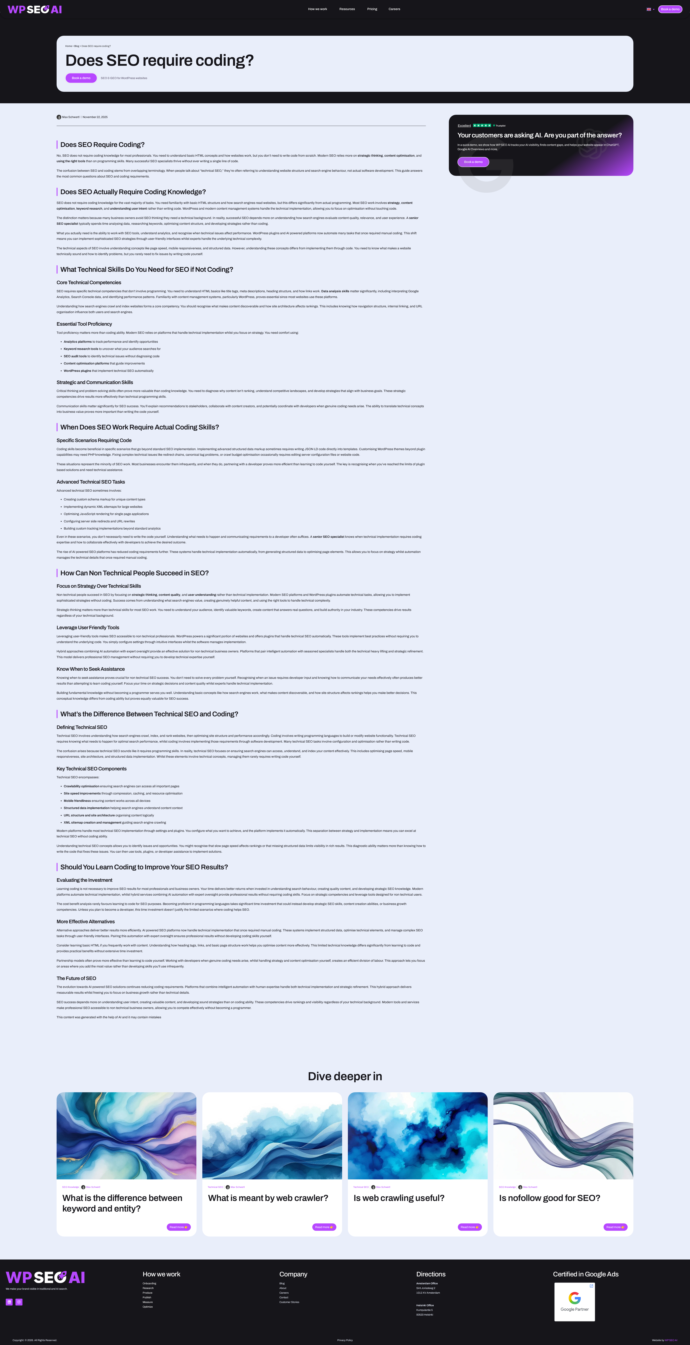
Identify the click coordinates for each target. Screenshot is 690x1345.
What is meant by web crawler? (268, 1198)
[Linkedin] (9, 1302)
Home (68, 46)
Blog (76, 46)
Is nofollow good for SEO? (550, 1198)
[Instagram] (18, 1302)
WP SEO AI (671, 1340)
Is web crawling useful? (399, 1198)
